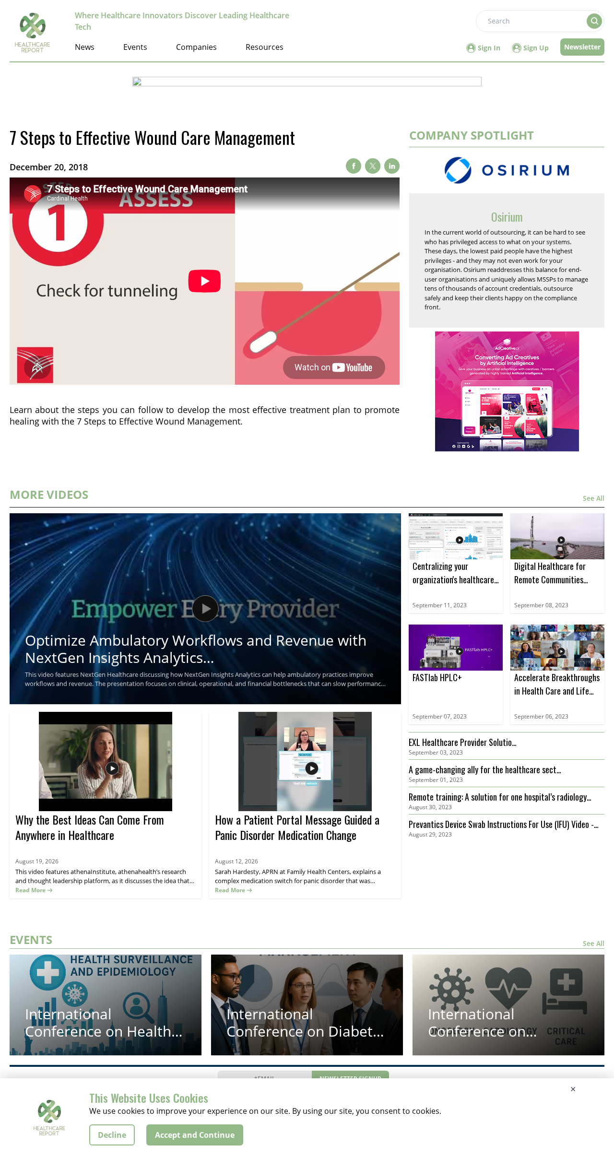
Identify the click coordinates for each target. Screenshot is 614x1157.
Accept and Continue (195, 1135)
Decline (112, 1135)
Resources (264, 47)
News (84, 47)
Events (135, 47)
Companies (196, 47)
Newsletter (582, 46)
